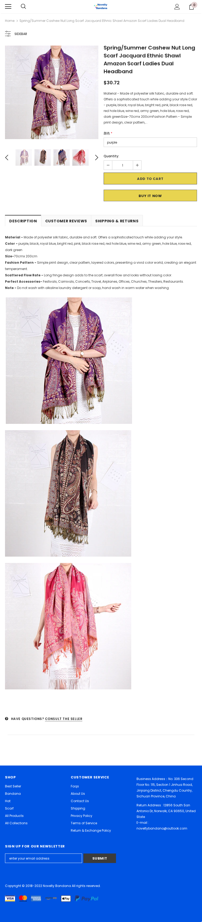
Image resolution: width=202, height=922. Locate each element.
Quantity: (111, 156)
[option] (51, 92)
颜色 (108, 133)
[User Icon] (177, 6)
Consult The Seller (64, 719)
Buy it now (150, 195)
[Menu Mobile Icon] (8, 6)
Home (9, 20)
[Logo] (101, 6)
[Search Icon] (23, 6)
